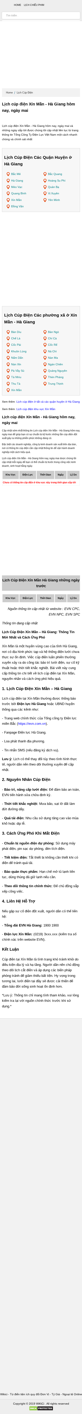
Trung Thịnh (55, 383)
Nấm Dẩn (17, 357)
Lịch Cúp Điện (25, 92)
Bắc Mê (16, 174)
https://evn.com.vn (32, 724)
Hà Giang (17, 180)
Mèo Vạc (16, 187)
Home (9, 92)
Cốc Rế (52, 344)
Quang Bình (18, 193)
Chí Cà (52, 338)
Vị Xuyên (53, 193)
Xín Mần (16, 200)
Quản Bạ (53, 187)
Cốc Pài (16, 344)
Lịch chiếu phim (34, 5)
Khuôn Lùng (18, 351)
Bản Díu (16, 332)
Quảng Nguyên (57, 370)
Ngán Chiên (55, 364)
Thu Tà (15, 383)
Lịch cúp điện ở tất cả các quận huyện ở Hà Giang (48, 401)
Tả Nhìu (16, 377)
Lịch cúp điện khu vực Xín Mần (36, 409)
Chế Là (15, 338)
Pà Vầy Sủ (17, 370)
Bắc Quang (55, 174)
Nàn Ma (53, 357)
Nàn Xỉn (16, 364)
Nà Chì (52, 351)
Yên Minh (54, 200)
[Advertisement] (41, 45)
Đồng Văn (17, 206)
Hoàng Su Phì (56, 180)
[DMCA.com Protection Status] (41, 1409)
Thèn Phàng (55, 377)
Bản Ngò (53, 332)
